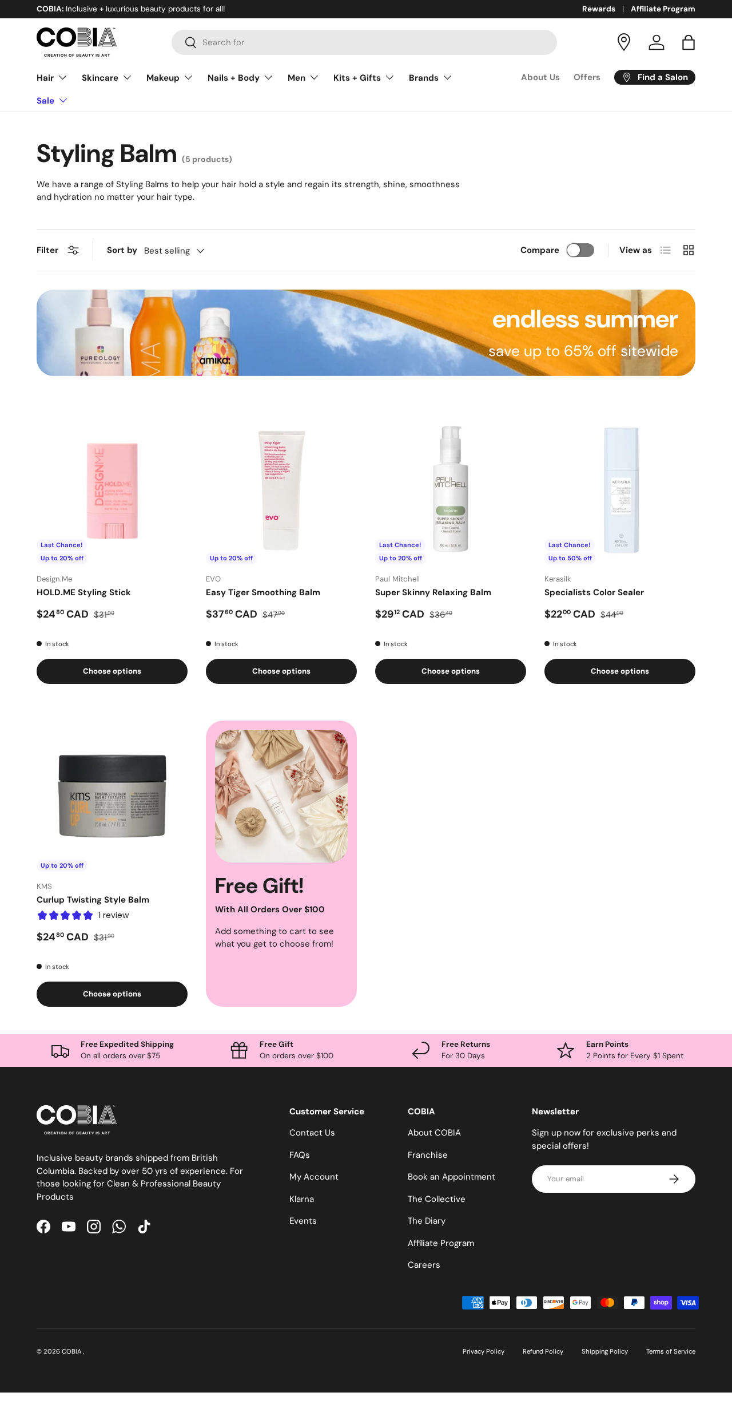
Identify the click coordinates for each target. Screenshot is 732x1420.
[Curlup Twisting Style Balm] (112, 796)
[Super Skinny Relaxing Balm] (450, 488)
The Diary (426, 1221)
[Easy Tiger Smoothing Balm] (281, 488)
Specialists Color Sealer (594, 592)
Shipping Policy (605, 1351)
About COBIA (434, 1132)
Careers (424, 1265)
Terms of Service (670, 1351)
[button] (688, 42)
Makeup (163, 78)
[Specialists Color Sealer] (619, 488)
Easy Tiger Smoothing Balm (263, 592)
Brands (424, 78)
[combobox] (365, 42)
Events (303, 1221)
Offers (587, 77)
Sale (45, 100)
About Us (540, 77)
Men (296, 78)
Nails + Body (234, 78)
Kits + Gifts (357, 78)
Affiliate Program (663, 9)
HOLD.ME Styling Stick (84, 592)
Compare (539, 250)
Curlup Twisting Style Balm (93, 899)
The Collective (437, 1199)
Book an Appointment (451, 1176)
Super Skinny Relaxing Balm (433, 592)
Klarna (301, 1199)
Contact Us (312, 1132)
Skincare (100, 78)
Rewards (598, 9)
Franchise (428, 1155)
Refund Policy (543, 1351)
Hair (45, 78)
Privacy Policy (483, 1351)
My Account (314, 1176)
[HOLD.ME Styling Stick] (112, 488)
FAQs (299, 1155)
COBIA (72, 1351)
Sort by (122, 250)
